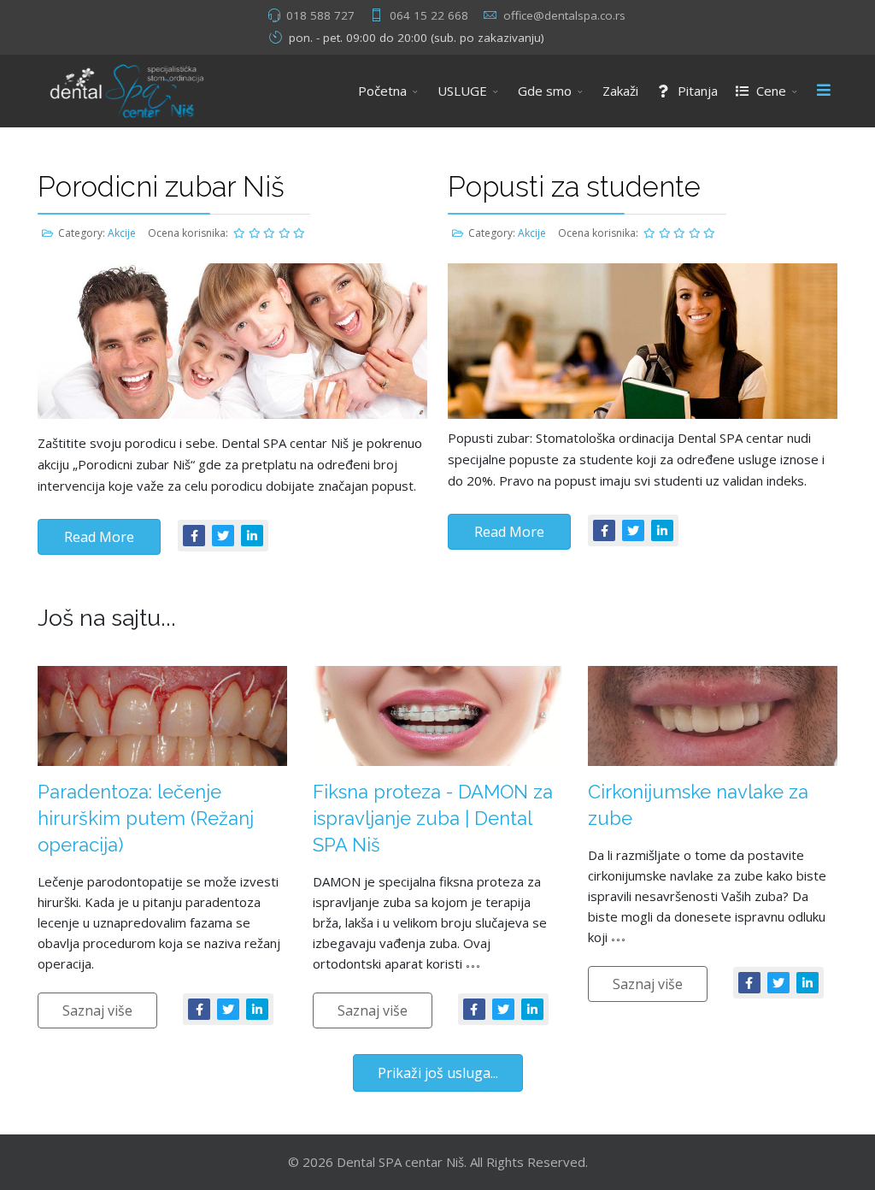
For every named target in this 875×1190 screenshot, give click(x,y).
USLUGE (462, 90)
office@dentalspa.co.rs (564, 15)
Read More (99, 536)
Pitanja (696, 90)
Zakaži (620, 90)
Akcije (122, 233)
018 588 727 (320, 15)
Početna (382, 90)
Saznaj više (97, 1010)
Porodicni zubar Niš (161, 186)
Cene (769, 90)
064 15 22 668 (429, 15)
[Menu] (823, 91)
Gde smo (545, 90)
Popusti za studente (574, 186)
